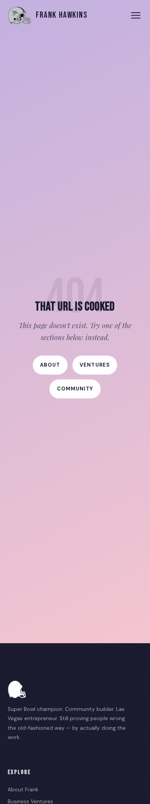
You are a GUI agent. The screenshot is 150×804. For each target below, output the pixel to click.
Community (75, 388)
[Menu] (136, 15)
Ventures (95, 365)
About (50, 365)
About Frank (23, 789)
